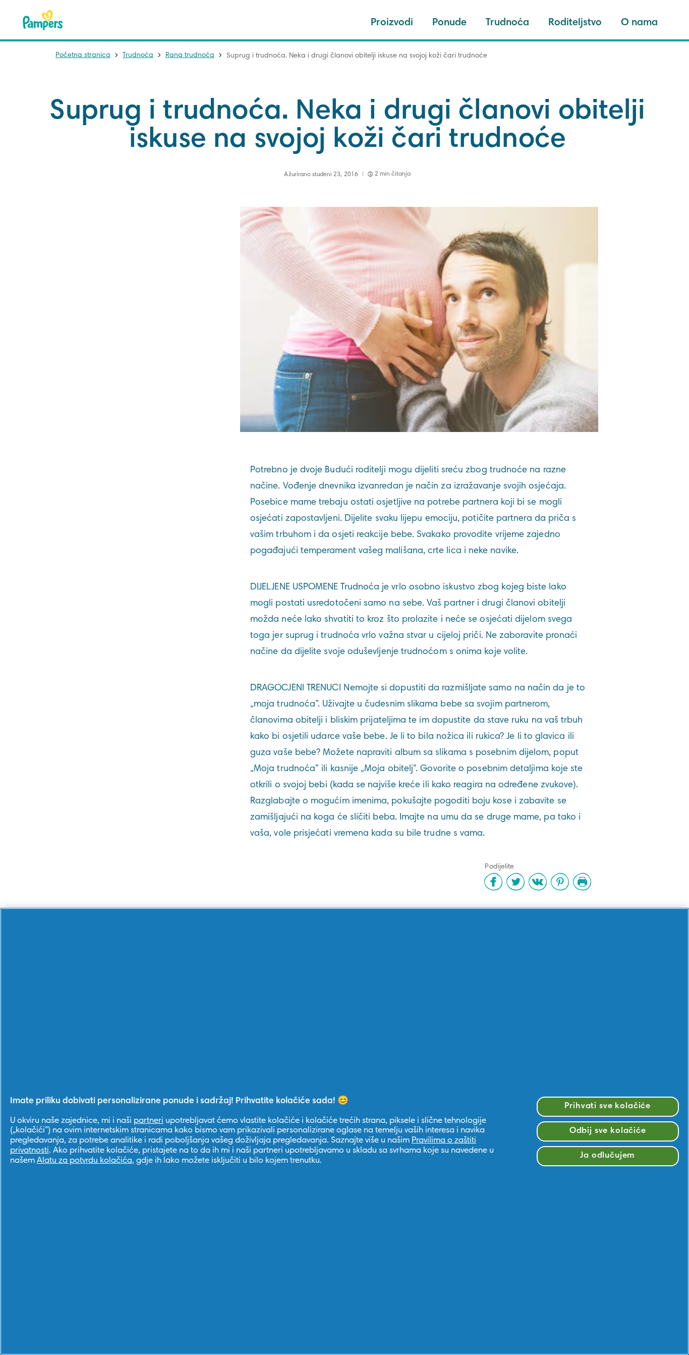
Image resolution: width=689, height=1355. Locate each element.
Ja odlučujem (607, 1156)
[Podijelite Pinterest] (560, 882)
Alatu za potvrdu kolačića (84, 1161)
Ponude (449, 23)
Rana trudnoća (189, 55)
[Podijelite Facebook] (493, 882)
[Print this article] (582, 882)
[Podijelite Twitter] (515, 882)
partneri (148, 1121)
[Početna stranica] (43, 20)
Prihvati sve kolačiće (607, 1106)
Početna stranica (82, 55)
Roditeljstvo (575, 23)
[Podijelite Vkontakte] (538, 882)
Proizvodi (392, 23)
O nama (639, 23)
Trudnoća (507, 23)
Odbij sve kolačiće (607, 1131)
